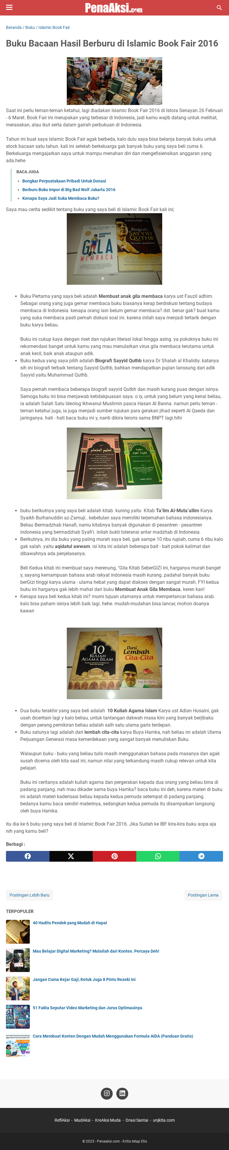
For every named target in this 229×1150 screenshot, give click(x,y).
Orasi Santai (137, 1120)
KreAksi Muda (108, 1120)
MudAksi (82, 1120)
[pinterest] (114, 856)
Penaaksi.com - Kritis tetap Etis (122, 1141)
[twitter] (71, 856)
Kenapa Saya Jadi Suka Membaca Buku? (60, 198)
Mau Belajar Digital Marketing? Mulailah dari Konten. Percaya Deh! (96, 951)
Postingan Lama (203, 895)
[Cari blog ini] (219, 7)
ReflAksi (62, 1120)
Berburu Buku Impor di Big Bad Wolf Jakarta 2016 (68, 189)
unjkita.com (164, 1120)
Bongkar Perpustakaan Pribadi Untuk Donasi (64, 181)
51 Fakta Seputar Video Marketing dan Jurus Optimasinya (87, 1007)
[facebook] (27, 856)
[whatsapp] (158, 856)
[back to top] (217, 1137)
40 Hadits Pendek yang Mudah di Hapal (70, 922)
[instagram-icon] (107, 1094)
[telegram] (201, 856)
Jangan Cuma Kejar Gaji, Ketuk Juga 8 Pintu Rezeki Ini (84, 979)
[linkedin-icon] (122, 1094)
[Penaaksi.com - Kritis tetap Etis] (114, 8)
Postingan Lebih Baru (29, 895)
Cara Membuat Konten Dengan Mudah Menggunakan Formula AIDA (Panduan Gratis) (113, 1036)
